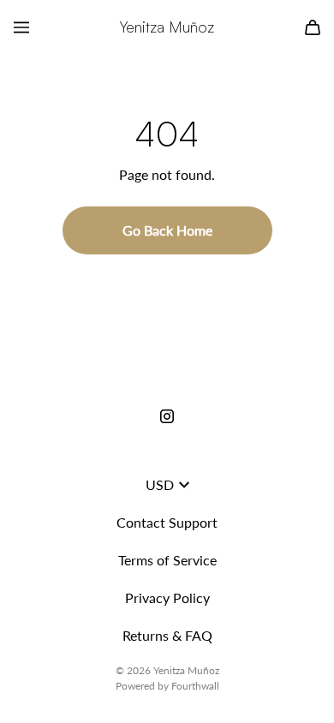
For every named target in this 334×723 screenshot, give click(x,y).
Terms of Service (167, 560)
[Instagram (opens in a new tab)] (167, 416)
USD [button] (160, 484)
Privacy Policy (167, 597)
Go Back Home (167, 230)
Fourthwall (195, 685)
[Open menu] (21, 27)
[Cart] (312, 27)
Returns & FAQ (167, 635)
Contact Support (167, 522)
